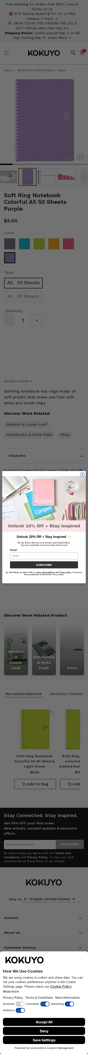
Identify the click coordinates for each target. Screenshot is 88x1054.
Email (13, 549)
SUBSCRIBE (44, 564)
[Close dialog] (82, 474)
